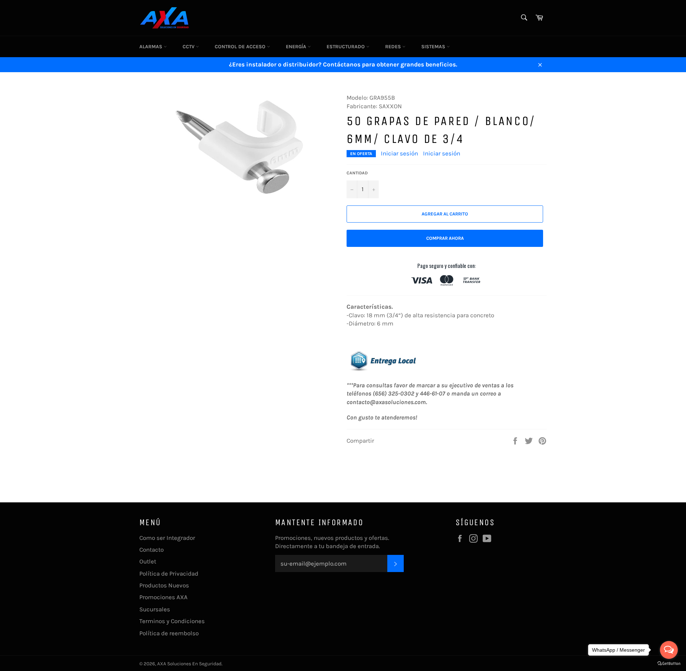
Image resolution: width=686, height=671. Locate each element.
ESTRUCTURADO (346, 47)
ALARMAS (151, 47)
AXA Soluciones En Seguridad (189, 663)
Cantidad (357, 172)
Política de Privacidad (168, 573)
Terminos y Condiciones (172, 621)
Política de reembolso (169, 633)
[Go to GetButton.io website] (668, 663)
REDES (393, 47)
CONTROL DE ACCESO (241, 47)
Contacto (151, 549)
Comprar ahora (445, 238)
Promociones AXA (163, 597)
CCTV (189, 47)
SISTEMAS (434, 47)
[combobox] (524, 18)
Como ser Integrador (167, 537)
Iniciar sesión (399, 153)
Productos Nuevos (164, 585)
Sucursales (154, 609)
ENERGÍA (297, 47)
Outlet (147, 561)
